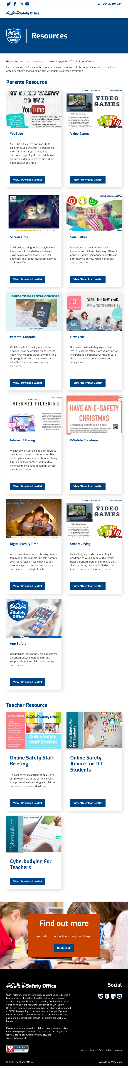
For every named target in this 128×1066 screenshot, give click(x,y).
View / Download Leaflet (27, 179)
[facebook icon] (14, 4)
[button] (118, 13)
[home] (22, 13)
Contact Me (64, 948)
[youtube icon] (27, 4)
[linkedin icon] (21, 4)
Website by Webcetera (110, 1062)
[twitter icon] (8, 4)
